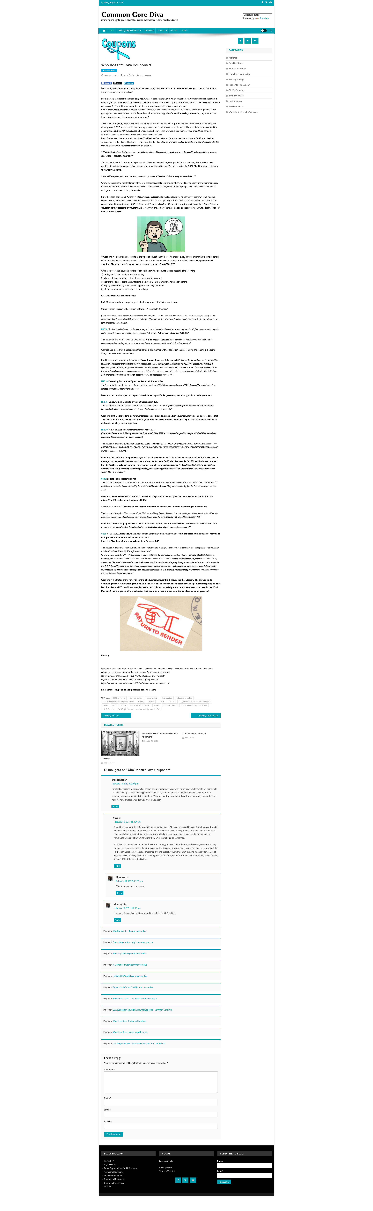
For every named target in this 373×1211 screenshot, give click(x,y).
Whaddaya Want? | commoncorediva (129, 953)
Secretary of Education (139, 705)
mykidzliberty (110, 1165)
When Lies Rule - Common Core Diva (129, 1021)
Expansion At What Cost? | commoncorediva (133, 987)
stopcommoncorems (114, 1175)
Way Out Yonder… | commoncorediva (129, 931)
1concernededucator (113, 1172)
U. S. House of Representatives (194, 705)
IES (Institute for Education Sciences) (194, 702)
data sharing (166, 698)
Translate (264, 18)
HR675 (104, 402)
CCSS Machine (119, 698)
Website (108, 1122)
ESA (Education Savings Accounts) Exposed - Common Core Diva (142, 1010)
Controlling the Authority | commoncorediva (133, 942)
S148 (103, 479)
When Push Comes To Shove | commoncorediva (135, 998)
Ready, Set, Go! (112, 716)
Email (107, 1110)
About (184, 30)
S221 (103, 534)
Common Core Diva (132, 14)
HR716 (104, 381)
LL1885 (107, 1187)
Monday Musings (236, 79)
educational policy (184, 698)
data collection (136, 698)
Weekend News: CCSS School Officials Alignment (160, 735)
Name (107, 1098)
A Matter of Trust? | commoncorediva (130, 965)
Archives (233, 58)
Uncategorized (235, 101)
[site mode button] (264, 30)
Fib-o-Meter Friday (237, 68)
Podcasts (149, 30)
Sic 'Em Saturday (236, 90)
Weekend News (109, 70)
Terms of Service (167, 1171)
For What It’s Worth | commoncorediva (130, 976)
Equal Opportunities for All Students (120, 1168)
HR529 (104, 430)
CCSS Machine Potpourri (194, 733)
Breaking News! (236, 63)
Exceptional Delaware (114, 1179)
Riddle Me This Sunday (239, 85)
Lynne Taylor (128, 75)
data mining (152, 698)
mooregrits (122, 877)
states (156, 705)
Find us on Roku (166, 1161)
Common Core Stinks (114, 1183)
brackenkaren (119, 779)
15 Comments (145, 75)
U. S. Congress (170, 705)
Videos (161, 30)
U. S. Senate (109, 709)
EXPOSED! (109, 1161)
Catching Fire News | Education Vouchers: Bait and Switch (139, 1043)
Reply (115, 806)
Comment (109, 1069)
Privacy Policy (165, 1167)
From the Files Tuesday (239, 74)
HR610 (104, 329)
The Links (105, 759)
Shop (111, 30)
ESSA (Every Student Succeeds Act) (119, 702)
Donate (173, 30)
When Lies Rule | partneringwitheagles (130, 1032)
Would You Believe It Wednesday (244, 112)
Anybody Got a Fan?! (207, 716)
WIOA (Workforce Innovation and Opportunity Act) (139, 709)
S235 (123, 705)
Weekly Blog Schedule (128, 30)
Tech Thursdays (236, 96)
